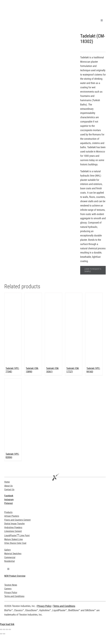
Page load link (7, 624)
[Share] (7, 629)
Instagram (9, 499)
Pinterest (8, 503)
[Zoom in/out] (1, 629)
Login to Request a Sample (92, 270)
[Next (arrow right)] (4, 633)
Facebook (8, 495)
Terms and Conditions (64, 605)
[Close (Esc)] (10, 629)
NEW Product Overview (14, 576)
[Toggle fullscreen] (4, 629)
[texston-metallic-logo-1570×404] (25, 3)
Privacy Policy (44, 605)
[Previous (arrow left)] (1, 633)
